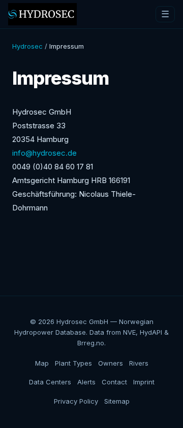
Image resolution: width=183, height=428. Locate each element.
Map (42, 363)
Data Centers (50, 382)
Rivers (138, 363)
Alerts (86, 382)
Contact (114, 382)
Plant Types (73, 363)
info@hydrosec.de (44, 153)
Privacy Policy (76, 401)
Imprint (144, 382)
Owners (110, 363)
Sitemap (117, 401)
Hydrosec (27, 46)
